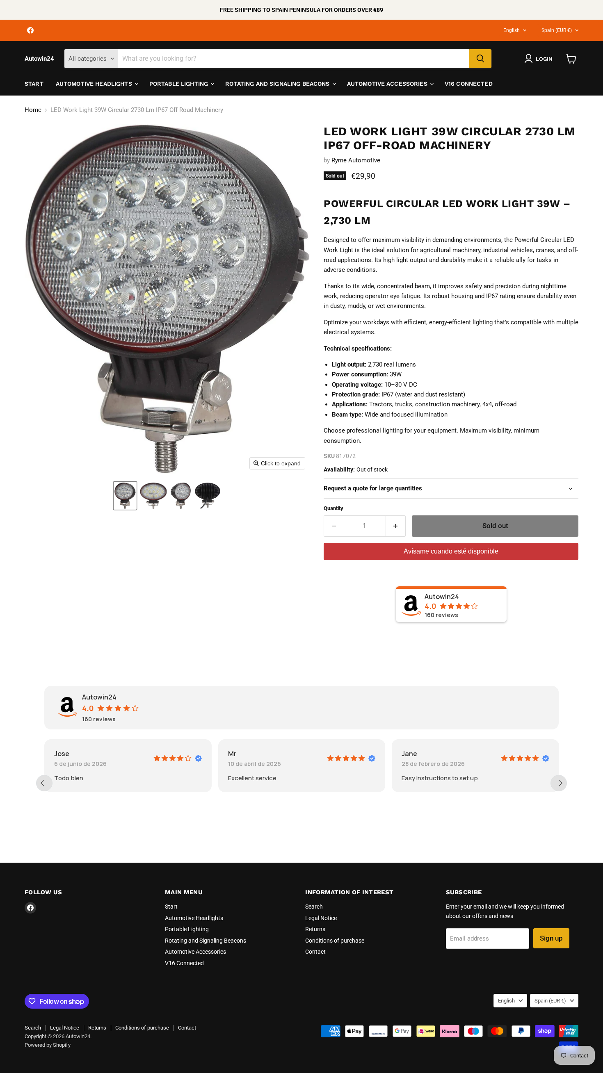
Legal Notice (321, 918)
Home (33, 110)
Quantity (333, 508)
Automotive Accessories (388, 83)
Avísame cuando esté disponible (451, 551)
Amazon (424, 753)
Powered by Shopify (48, 1045)
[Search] (480, 58)
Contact (315, 951)
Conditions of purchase (334, 940)
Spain (556, 30)
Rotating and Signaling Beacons (278, 83)
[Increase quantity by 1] (396, 525)
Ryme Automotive (355, 160)
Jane (245, 753)
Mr (68, 753)
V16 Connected (469, 83)
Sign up (551, 938)
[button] (125, 496)
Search (314, 906)
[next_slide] (558, 783)
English (511, 30)
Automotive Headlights (95, 83)
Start (34, 83)
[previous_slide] (44, 783)
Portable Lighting (179, 83)
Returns (315, 929)
